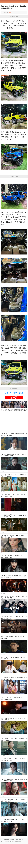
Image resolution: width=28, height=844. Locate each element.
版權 (15, 841)
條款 (11, 841)
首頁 (3, 1)
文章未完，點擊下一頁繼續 (14, 393)
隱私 (13, 841)
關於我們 (2, 841)
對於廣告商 (18, 841)
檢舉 (10, 12)
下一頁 (14, 397)
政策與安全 (7, 841)
